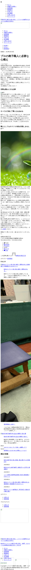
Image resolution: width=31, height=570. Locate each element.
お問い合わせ (11, 15)
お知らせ (10, 11)
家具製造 (6, 48)
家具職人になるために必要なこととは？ (15, 450)
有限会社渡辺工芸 (21, 255)
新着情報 (6, 499)
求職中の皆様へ (11, 6)
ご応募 (4, 229)
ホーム (9, 4)
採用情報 (10, 8)
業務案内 (10, 10)
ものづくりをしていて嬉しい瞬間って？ (15, 447)
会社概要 (10, 13)
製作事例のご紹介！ (9, 424)
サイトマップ (11, 16)
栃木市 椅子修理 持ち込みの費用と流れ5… (16, 436)
